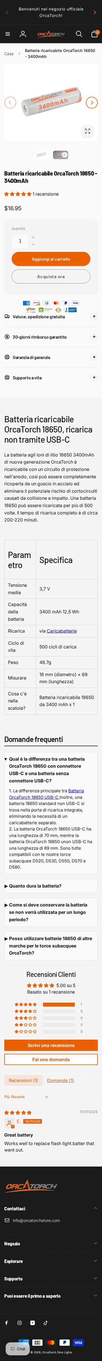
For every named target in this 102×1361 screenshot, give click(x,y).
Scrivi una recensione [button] (51, 1045)
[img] (17, 1112)
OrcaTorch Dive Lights (57, 1352)
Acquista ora (51, 276)
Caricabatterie (62, 631)
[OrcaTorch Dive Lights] (32, 1193)
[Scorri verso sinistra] (7, 12)
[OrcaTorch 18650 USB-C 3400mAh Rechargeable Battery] (59, 797)
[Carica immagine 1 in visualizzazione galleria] (41, 154)
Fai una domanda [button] (51, 1059)
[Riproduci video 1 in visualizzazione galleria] (60, 155)
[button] (7, 34)
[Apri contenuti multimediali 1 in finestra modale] (51, 102)
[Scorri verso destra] (95, 12)
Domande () (60, 1080)
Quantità (18, 228)
